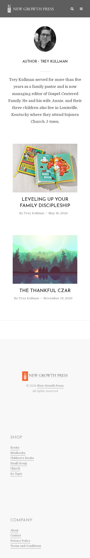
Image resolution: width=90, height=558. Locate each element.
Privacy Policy (20, 540)
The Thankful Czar (45, 291)
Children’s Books (22, 458)
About (14, 530)
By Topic (16, 473)
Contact (15, 535)
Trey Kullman (34, 213)
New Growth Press (50, 385)
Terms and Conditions (25, 546)
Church (15, 468)
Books (14, 447)
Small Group (18, 463)
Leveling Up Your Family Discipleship (45, 202)
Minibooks (17, 453)
